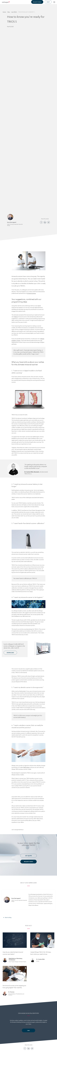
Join (28, 1030)
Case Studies (35, 1069)
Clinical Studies (35, 1072)
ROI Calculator (48, 1067)
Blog (8, 12)
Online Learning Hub (21, 1069)
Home (4, 12)
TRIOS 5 (16, 316)
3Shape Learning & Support (22, 1073)
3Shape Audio (8, 1077)
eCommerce (48, 1069)
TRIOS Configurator (48, 1072)
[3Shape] (6, 2)
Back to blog (8, 917)
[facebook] (41, 222)
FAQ (8, 1074)
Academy (21, 1067)
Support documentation (35, 1076)
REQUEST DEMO (37, 2)
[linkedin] (45, 222)
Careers (8, 1069)
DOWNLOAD (10, 652)
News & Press (8, 1072)
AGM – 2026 (8, 1079)
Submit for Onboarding (48, 1076)
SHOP (48, 2)
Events (22, 1077)
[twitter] (48, 222)
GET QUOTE (28, 855)
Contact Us (8, 1067)
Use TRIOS (14, 12)
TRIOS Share (26, 767)
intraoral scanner (31, 293)
